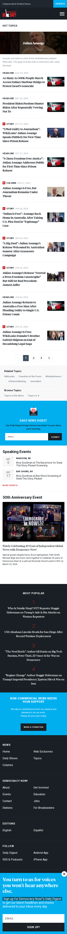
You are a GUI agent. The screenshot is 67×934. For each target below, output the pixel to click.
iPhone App (40, 859)
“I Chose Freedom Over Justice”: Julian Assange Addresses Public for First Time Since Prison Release (23, 164)
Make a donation (33, 727)
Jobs (37, 801)
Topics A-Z (33, 395)
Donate (60, 4)
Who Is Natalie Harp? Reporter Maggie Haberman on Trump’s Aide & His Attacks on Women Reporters (33, 612)
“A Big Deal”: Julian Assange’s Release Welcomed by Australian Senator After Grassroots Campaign (23, 249)
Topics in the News (14, 395)
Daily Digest (10, 852)
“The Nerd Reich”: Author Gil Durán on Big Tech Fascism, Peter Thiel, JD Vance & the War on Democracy (33, 655)
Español (38, 830)
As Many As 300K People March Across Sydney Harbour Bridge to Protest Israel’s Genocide (24, 82)
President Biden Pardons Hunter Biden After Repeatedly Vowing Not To (23, 107)
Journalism (35, 381)
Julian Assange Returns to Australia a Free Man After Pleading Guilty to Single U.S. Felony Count (21, 308)
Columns (8, 765)
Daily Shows (10, 758)
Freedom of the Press (30, 376)
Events (7, 794)
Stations (8, 807)
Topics (38, 758)
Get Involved (41, 787)
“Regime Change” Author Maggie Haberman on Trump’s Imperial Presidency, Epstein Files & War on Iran (33, 679)
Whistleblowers (53, 376)
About (6, 787)
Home (6, 751)
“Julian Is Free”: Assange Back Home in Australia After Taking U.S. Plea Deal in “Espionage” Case (23, 220)
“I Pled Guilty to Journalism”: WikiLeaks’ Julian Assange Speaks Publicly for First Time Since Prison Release (22, 135)
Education (39, 794)
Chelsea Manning (17, 381)
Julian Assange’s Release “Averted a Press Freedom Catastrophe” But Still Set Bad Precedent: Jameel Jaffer (24, 279)
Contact (7, 801)
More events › (11, 485)
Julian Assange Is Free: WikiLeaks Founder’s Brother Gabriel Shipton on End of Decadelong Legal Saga (21, 338)
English (7, 830)
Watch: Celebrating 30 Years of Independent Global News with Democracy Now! (33, 547)
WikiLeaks (9, 376)
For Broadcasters (44, 807)
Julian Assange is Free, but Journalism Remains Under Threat (20, 192)
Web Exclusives (43, 751)
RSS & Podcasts (13, 859)
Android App (41, 852)
